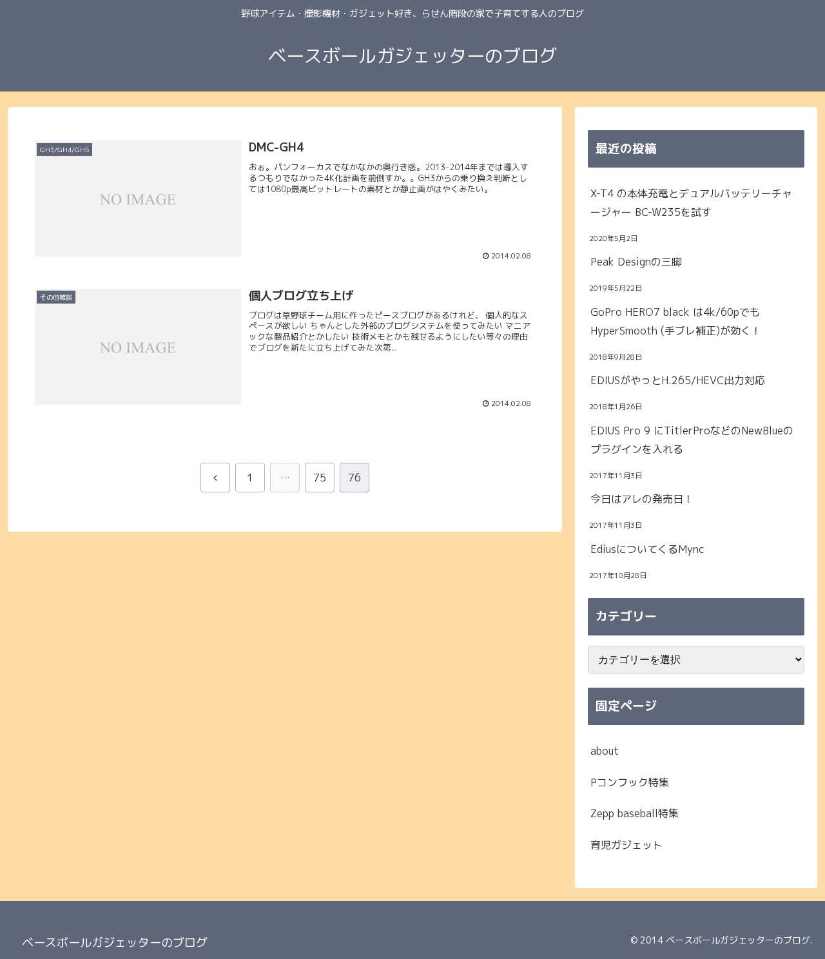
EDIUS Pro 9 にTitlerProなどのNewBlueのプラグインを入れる (691, 439)
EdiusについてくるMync (647, 549)
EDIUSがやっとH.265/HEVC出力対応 (677, 380)
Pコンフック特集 (629, 782)
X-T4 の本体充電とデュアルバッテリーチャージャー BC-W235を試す (691, 202)
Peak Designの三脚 (636, 262)
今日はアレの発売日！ (642, 499)
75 (319, 477)
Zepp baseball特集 (634, 813)
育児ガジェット (626, 845)
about (604, 751)
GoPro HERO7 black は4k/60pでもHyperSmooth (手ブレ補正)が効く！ (675, 321)
